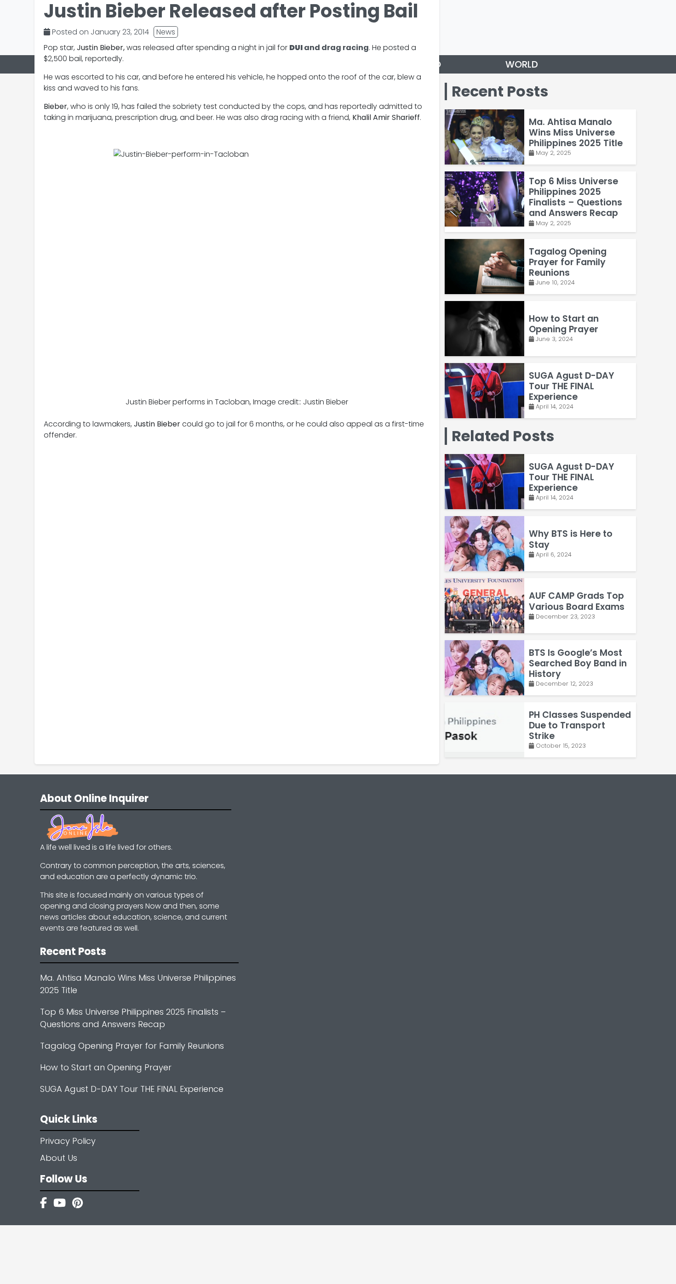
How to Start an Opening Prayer (106, 1067)
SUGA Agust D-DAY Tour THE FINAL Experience (131, 1089)
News (165, 32)
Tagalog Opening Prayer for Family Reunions (132, 1045)
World (521, 64)
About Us (58, 1158)
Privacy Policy (68, 1141)
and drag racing (329, 47)
